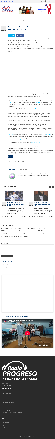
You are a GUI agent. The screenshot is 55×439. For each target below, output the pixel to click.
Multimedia (39, 17)
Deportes (9, 216)
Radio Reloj (4, 425)
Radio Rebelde (5, 422)
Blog (47, 17)
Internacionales (39, 216)
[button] (34, 10)
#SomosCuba (43, 138)
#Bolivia (37, 100)
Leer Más (23, 216)
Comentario (4, 243)
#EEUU (12, 102)
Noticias (3, 17)
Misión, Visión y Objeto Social (9, 397)
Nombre (3, 230)
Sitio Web (40, 230)
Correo (21, 230)
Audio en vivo (5, 267)
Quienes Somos (12, 21)
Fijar (19, 161)
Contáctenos (24, 21)
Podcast (3, 21)
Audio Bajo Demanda (7, 264)
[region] (34, 10)
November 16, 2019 (36, 142)
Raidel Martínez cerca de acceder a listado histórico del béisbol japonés (15, 204)
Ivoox (3, 270)
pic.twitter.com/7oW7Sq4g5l (16, 139)
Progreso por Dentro (16, 17)
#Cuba (38, 102)
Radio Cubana (5, 420)
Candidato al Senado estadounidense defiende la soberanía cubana (42, 204)
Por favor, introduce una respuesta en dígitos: (14, 236)
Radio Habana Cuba (6, 424)
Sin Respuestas (26, 161)
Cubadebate (36, 161)
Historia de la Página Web (8, 402)
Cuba (16, 161)
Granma (4, 427)
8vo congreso (30, 17)
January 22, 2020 (33, 108)
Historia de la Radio (6, 393)
